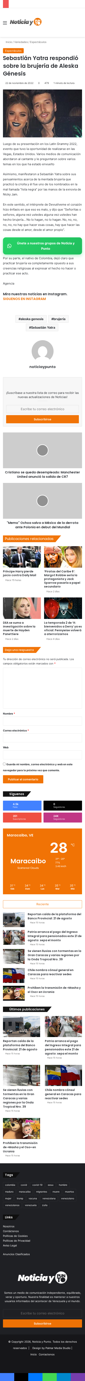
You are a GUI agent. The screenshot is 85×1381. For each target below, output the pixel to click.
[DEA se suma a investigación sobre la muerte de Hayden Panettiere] (22, 608)
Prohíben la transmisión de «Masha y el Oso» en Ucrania (54, 990)
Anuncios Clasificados (16, 1254)
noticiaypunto (42, 366)
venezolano (67, 1198)
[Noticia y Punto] (26, 22)
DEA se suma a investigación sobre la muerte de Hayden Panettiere (19, 628)
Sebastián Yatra (43, 327)
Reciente (42, 904)
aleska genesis (32, 319)
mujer (8, 1198)
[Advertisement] (55, 22)
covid (24, 1184)
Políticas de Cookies (15, 1235)
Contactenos (47, 1354)
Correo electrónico (16, 730)
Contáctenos (11, 1231)
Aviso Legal (10, 1245)
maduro (9, 1191)
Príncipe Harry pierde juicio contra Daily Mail (19, 573)
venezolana (49, 1198)
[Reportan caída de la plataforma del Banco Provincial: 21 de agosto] (14, 919)
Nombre (9, 713)
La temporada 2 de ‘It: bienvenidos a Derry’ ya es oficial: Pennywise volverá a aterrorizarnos (63, 628)
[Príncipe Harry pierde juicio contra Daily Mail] (22, 557)
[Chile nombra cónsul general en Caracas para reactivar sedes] (14, 975)
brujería (59, 319)
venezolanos (12, 1205)
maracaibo (25, 1191)
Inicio (8, 42)
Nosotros (8, 1226)
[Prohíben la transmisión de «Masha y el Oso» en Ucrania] (14, 993)
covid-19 (37, 1184)
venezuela (31, 1205)
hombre (63, 1184)
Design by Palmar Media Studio (51, 1348)
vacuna (33, 1198)
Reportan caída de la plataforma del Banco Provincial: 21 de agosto (54, 916)
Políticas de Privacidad (16, 1240)
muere (56, 1191)
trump (20, 1198)
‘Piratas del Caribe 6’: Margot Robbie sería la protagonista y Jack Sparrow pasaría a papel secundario (62, 579)
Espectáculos (38, 42)
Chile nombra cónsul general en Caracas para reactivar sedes (51, 972)
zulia (44, 1205)
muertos (69, 1191)
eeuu (50, 1184)
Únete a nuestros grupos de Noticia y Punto (46, 246)
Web (5, 747)
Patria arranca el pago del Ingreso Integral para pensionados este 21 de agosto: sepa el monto (55, 936)
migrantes (41, 1191)
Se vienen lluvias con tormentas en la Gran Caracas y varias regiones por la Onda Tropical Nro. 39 (54, 955)
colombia (10, 1184)
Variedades (21, 42)
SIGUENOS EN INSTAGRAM (24, 298)
